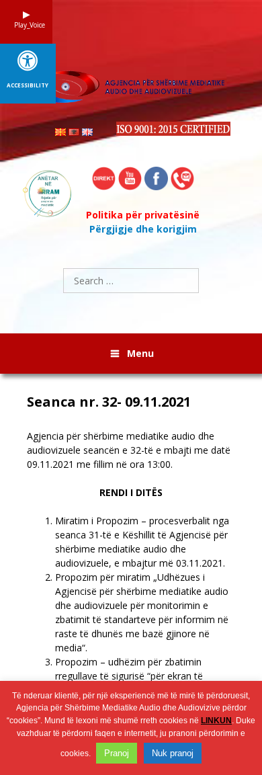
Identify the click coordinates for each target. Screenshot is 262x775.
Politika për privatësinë (143, 214)
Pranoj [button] (116, 753)
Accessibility (27, 85)
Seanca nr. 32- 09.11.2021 (109, 402)
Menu (140, 353)
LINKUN (216, 720)
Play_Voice (26, 25)
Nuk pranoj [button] (172, 753)
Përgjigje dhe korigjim (143, 228)
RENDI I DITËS (131, 492)
